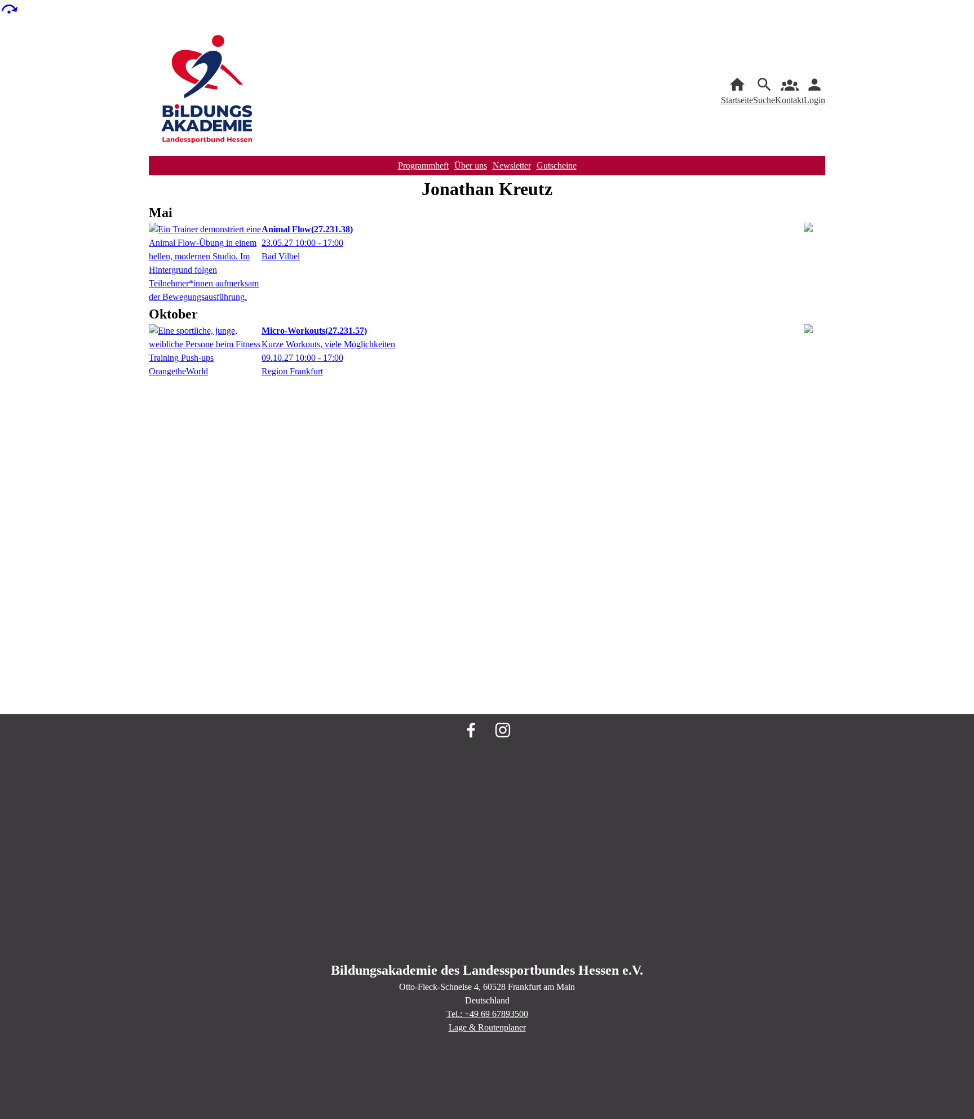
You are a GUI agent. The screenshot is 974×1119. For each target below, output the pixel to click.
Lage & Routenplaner (487, 1027)
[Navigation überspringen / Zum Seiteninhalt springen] (9, 8)
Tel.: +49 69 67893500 (487, 1014)
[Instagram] (503, 730)
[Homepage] (207, 91)
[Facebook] (471, 730)
